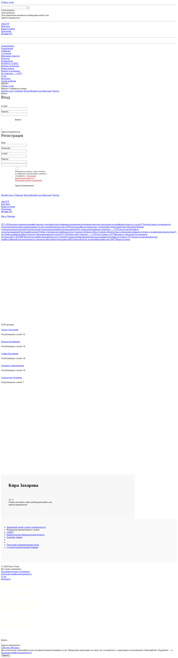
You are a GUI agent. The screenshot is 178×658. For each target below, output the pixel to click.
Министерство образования (34, 234)
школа (106, 237)
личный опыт (39, 229)
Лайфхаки (6, 51)
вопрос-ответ (54, 234)
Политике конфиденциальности (16, 652)
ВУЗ (71, 239)
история (25, 227)
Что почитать (83, 229)
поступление (60, 237)
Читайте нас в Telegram (12, 91)
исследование (161, 224)
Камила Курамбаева (10, 341)
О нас (4, 76)
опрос (92, 237)
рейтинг (50, 237)
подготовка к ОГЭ (123, 237)
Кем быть (5, 26)
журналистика (167, 232)
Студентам (6, 53)
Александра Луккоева (11, 377)
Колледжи (85, 227)
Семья (112, 237)
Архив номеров (8, 81)
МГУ (22, 237)
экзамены (64, 239)
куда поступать (43, 227)
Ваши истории (8, 29)
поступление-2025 (78, 232)
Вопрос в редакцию (10, 71)
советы (76, 239)
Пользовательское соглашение (15, 571)
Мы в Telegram (8, 216)
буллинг (56, 224)
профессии (104, 239)
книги (90, 232)
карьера (50, 229)
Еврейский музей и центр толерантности (26, 527)
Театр (131, 229)
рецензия (99, 237)
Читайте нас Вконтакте (41, 91)
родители (57, 232)
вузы (6, 229)
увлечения (20, 229)
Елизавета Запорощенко (12, 365)
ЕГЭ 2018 (5, 224)
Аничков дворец (14, 537)
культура (137, 234)
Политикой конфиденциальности (25, 177)
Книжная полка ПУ (59, 227)
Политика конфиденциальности (16, 574)
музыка (12, 229)
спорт (36, 232)
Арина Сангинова (9, 329)
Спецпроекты (7, 46)
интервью (94, 229)
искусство (124, 229)
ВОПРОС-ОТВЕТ (9, 63)
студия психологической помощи (22, 547)
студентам (47, 224)
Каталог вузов (86, 239)
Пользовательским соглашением (28, 180)
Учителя (23, 232)
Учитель (29, 229)
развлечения (27, 224)
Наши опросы (7, 68)
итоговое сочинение (120, 232)
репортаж (16, 227)
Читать (27, 91)
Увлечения (6, 31)
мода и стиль (133, 224)
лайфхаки (16, 234)
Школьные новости (10, 56)
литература (15, 224)
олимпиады (88, 224)
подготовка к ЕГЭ (106, 234)
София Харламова (9, 353)
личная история (111, 224)
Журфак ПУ (6, 34)
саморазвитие (70, 229)
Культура (5, 58)
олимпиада (59, 229)
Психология (7, 61)
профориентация (68, 224)
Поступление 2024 (102, 232)
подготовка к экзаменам (149, 232)
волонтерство (31, 237)
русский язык (143, 237)
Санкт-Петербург (129, 227)
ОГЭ (141, 224)
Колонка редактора (10, 66)
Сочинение (71, 237)
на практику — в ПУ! (109, 229)
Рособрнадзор (53, 239)
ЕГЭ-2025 (15, 237)
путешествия (114, 227)
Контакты (5, 78)
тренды (72, 234)
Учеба (41, 232)
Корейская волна (19, 239)
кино (134, 237)
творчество (149, 224)
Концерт (66, 232)
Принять (5, 655)
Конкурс (123, 224)
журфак (134, 232)
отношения (13, 232)
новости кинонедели (37, 239)
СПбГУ (112, 239)
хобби (96, 239)
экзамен (32, 227)
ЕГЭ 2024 (64, 234)
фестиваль (37, 224)
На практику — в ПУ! (11, 73)
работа (30, 232)
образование (83, 237)
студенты (48, 232)
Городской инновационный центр (23, 545)
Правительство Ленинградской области (25, 535)
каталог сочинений (99, 227)
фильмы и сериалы (124, 234)
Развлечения (7, 48)
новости (79, 224)
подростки (99, 224)
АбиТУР (5, 24)
